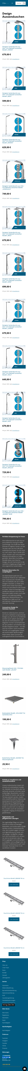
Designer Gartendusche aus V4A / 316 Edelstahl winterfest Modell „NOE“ (12, 419)
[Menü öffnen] (12, 3)
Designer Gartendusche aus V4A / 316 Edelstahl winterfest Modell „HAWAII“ (12, 48)
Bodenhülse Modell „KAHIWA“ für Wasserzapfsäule (13, 758)
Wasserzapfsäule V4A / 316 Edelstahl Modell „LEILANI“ (12, 669)
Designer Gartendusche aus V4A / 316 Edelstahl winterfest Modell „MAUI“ (12, 94)
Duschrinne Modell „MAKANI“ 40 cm (14, 878)
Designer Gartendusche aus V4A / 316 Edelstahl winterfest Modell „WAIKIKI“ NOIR (13, 512)
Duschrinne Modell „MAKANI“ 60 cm (14, 948)
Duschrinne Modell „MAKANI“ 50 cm (14, 913)
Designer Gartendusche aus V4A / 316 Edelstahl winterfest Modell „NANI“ (12, 280)
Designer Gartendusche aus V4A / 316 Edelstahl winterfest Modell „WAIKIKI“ (12, 141)
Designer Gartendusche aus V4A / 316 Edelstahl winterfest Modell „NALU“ (12, 373)
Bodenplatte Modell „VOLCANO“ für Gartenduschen (13, 713)
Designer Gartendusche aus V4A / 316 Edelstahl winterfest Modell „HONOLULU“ (13, 187)
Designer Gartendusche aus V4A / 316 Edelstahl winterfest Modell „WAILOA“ (12, 466)
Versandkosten (15, 59)
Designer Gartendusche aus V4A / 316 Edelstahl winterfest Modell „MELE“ (12, 234)
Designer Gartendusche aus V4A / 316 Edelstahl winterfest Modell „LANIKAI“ (12, 326)
